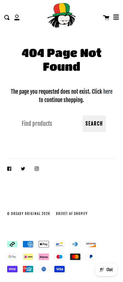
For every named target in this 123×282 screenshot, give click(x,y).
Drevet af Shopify (72, 214)
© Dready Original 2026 (28, 214)
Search (94, 124)
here (107, 91)
